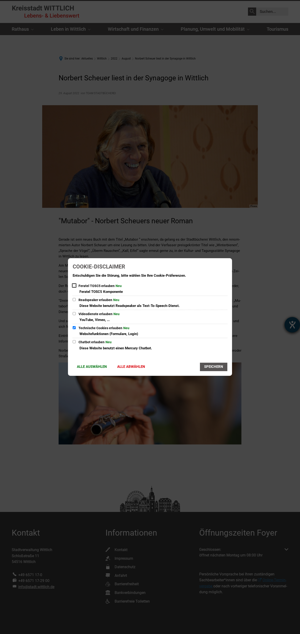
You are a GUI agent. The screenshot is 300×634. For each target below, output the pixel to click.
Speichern (213, 367)
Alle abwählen (131, 367)
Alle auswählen (92, 367)
